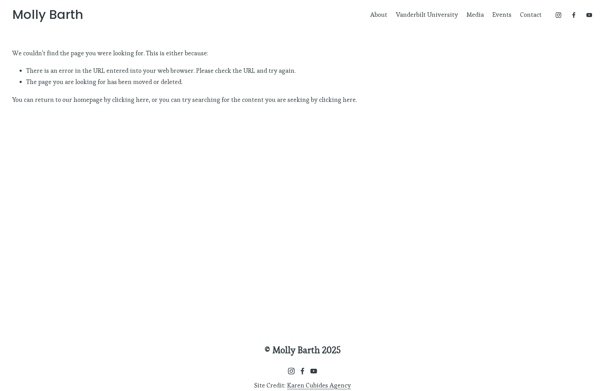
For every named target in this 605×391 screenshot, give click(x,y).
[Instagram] (558, 15)
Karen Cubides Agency (319, 385)
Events (502, 15)
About (378, 15)
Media (475, 15)
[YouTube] (589, 15)
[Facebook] (573, 15)
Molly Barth (47, 14)
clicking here (130, 100)
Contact (531, 15)
